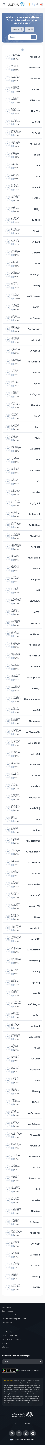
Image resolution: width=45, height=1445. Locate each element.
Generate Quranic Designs (11, 1314)
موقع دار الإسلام (7, 1331)
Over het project (7, 1311)
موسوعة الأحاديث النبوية (9, 1335)
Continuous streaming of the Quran (14, 1318)
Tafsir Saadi (5, 1347)
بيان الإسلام (5, 1343)
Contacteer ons (7, 1322)
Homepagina (6, 1307)
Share (28, 29)
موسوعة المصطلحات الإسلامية (11, 1339)
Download (16, 29)
